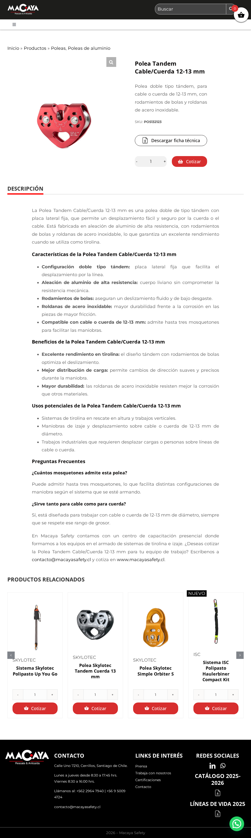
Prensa (141, 766)
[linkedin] (212, 766)
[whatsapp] (223, 766)
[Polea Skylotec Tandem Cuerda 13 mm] (95, 624)
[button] (111, 62)
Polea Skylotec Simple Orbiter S (156, 671)
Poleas (58, 48)
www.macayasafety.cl (140, 559)
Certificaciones (148, 780)
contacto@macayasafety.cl (61, 559)
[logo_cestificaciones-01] (23, 6)
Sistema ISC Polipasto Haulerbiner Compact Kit (215, 670)
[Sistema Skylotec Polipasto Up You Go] (35, 627)
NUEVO (196, 593)
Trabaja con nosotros (153, 773)
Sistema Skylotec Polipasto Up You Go (35, 671)
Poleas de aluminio (89, 48)
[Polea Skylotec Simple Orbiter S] (155, 627)
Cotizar (193, 161)
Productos (35, 48)
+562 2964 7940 (90, 791)
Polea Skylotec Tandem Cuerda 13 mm (95, 671)
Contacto (143, 787)
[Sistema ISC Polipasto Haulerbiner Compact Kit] (215, 621)
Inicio (13, 48)
